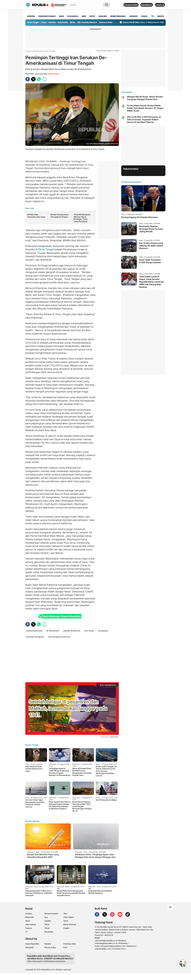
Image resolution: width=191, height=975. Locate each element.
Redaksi (47, 944)
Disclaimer (29, 947)
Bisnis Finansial (118, 16)
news (92, 16)
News (27, 921)
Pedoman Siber (69, 944)
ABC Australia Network (87, 22)
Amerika (52, 22)
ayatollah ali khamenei (71, 631)
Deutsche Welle (131, 5)
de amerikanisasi (52, 631)
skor (61, 16)
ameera (31, 16)
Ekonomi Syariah (47, 16)
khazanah (72, 16)
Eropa (43, 22)
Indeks (160, 16)
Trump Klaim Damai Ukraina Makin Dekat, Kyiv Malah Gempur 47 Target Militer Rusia (145, 108)
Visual (47, 928)
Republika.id (146, 5)
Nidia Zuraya (53, 74)
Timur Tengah (33, 22)
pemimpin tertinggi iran (35, 637)
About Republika (32, 944)
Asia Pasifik (63, 22)
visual (144, 16)
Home (27, 51)
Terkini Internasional (131, 182)
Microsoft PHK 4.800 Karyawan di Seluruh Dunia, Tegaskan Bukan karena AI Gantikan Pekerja (144, 119)
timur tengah (89, 631)
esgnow (133, 16)
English (66, 928)
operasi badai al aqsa (34, 631)
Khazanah (29, 917)
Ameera (28, 913)
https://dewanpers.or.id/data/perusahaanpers (46, 961)
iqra (84, 16)
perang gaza (103, 631)
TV (152, 16)
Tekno (47, 924)
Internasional (37, 51)
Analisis (47, 921)
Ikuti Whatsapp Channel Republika (62, 616)
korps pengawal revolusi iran (59, 637)
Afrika (72, 22)
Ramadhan (48, 932)
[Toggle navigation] (28, 5)
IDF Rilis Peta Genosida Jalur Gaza (36, 215)
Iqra (46, 917)
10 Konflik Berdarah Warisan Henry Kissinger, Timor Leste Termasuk (82, 218)
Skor (65, 913)
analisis (102, 16)
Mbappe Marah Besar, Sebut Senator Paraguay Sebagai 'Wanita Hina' (145, 98)
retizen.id (160, 5)
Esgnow (28, 928)
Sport (65, 921)
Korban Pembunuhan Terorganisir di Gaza (59, 215)
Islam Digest (68, 917)
